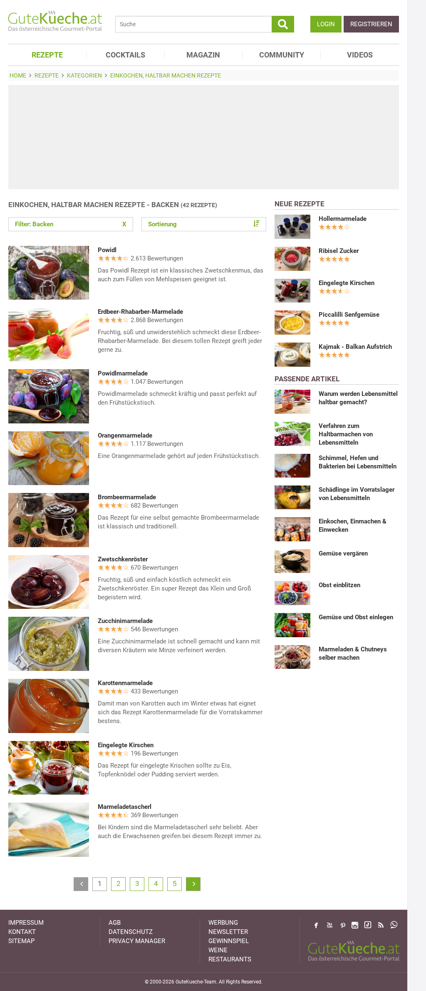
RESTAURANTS (229, 959)
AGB (115, 922)
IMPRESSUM (26, 922)
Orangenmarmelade (125, 435)
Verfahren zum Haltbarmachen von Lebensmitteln (346, 434)
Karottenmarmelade (125, 683)
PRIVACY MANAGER (137, 941)
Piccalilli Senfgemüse (349, 314)
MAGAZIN (203, 54)
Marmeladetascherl (124, 807)
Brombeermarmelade (127, 497)
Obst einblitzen (339, 585)
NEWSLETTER (228, 932)
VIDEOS (360, 54)
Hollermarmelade (343, 219)
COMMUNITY (281, 54)
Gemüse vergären (343, 553)
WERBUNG (223, 922)
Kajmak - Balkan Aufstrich (355, 346)
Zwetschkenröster (123, 559)
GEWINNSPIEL (228, 941)
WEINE (218, 950)
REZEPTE (47, 54)
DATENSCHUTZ (131, 932)
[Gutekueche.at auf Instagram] (355, 925)
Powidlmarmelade (123, 373)
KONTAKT (22, 932)
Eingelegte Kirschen (126, 745)
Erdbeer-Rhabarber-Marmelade (140, 311)
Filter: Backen (70, 224)
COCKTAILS (125, 54)
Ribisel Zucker (339, 251)
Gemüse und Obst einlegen (356, 617)
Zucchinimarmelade (125, 621)
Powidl (107, 250)
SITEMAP (21, 941)
